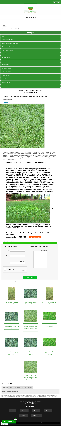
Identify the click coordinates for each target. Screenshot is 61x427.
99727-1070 (32, 17)
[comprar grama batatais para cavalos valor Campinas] (30, 341)
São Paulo (24, 387)
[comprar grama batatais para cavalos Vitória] (11, 292)
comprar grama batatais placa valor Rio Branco (30, 303)
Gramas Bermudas (6, 57)
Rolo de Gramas (5, 78)
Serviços (30, 33)
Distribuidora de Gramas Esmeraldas (10, 43)
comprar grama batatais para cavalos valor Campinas (30, 352)
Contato (23, 415)
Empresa (24, 410)
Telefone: (22, 261)
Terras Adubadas (5, 86)
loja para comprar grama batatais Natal (49, 325)
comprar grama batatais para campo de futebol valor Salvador (12, 326)
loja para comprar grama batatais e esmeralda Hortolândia (49, 352)
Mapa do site (36, 415)
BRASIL (11, 387)
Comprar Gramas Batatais (7, 39)
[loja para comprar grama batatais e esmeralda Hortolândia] (49, 341)
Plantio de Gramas (6, 75)
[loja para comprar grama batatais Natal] (49, 315)
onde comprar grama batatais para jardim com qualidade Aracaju (30, 377)
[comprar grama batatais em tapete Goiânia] (49, 292)
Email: (8, 255)
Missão (36, 410)
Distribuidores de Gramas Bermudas (9, 46)
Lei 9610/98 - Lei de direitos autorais (49, 396)
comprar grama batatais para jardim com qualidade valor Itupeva (11, 352)
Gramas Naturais (5, 64)
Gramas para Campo (6, 68)
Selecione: (5, 387)
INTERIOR (17, 387)
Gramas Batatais (5, 54)
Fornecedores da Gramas (7, 50)
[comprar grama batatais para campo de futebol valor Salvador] (11, 315)
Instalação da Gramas (6, 71)
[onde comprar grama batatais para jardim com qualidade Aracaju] (30, 366)
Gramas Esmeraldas (6, 61)
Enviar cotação (30, 277)
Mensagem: (44, 250)
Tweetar (6, 102)
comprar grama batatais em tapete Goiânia (49, 303)
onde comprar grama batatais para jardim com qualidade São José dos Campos (30, 327)
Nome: (8, 250)
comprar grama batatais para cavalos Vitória (12, 303)
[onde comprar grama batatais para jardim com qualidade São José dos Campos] (30, 315)
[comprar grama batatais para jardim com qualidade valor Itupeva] (11, 341)
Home (12, 410)
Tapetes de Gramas (6, 82)
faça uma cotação (35, 237)
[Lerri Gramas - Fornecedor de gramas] (30, 9)
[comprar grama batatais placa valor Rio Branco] (30, 292)
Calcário (3, 36)
